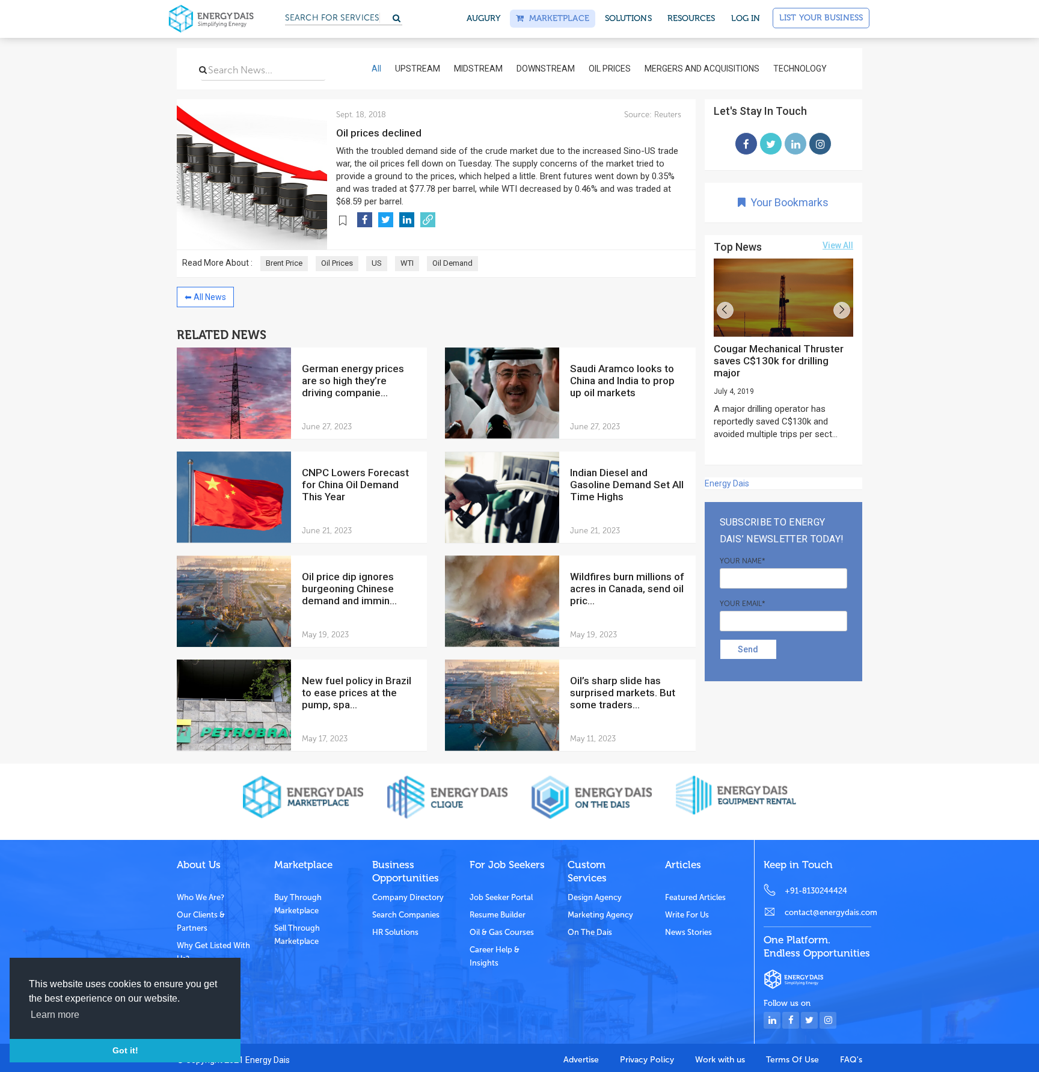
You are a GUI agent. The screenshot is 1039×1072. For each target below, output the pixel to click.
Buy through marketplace (298, 904)
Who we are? (200, 897)
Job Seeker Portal (501, 897)
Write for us (687, 914)
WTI (407, 263)
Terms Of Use (792, 1060)
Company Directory (408, 897)
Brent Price (284, 263)
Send (748, 649)
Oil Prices (337, 263)
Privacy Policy (647, 1060)
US (377, 263)
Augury (484, 18)
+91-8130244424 (816, 890)
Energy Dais (727, 483)
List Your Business (821, 18)
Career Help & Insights (495, 956)
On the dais (590, 932)
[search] (203, 70)
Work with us (720, 1060)
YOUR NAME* (742, 561)
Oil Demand (452, 263)
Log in (746, 18)
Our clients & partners (201, 921)
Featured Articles (695, 897)
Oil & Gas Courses (502, 932)
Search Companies (406, 914)
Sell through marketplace (297, 934)
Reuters (666, 114)
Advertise (581, 1060)
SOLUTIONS (628, 18)
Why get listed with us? (213, 952)
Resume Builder (498, 914)
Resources (691, 18)
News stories (688, 932)
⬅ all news (205, 297)
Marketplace (556, 18)
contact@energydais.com (828, 912)
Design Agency (595, 897)
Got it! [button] (125, 1050)
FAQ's (851, 1060)
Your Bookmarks (787, 202)
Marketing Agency (600, 914)
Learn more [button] (55, 1014)
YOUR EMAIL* (742, 603)
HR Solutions (395, 932)
